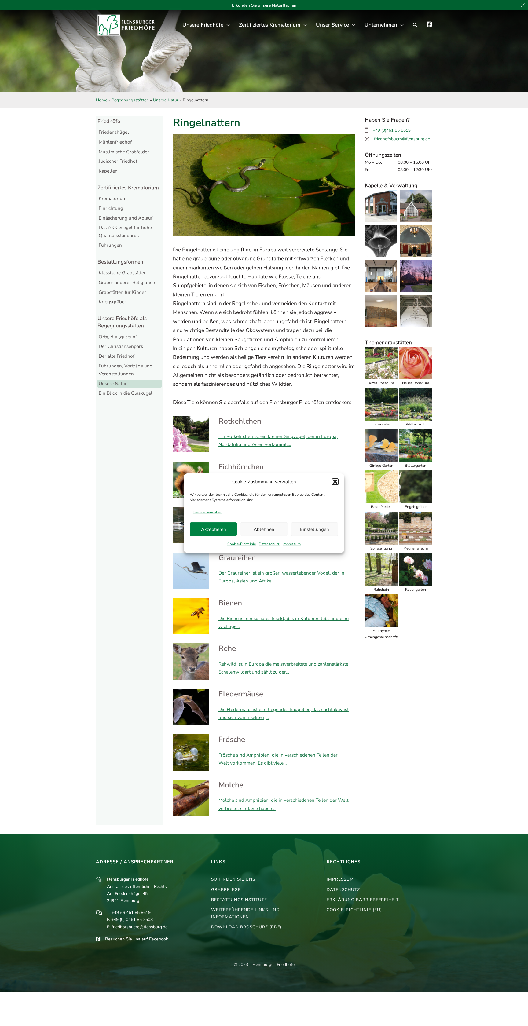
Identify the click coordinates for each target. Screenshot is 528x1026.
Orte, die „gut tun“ (118, 337)
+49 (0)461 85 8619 (392, 130)
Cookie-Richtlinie (241, 544)
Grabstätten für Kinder (122, 292)
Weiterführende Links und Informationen (245, 913)
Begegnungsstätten (130, 100)
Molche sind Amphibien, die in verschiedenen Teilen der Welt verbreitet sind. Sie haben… (283, 804)
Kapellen (108, 171)
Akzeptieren (213, 529)
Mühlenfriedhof (115, 142)
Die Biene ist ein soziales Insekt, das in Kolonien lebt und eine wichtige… (283, 622)
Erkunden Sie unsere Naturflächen (264, 5)
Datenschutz (269, 544)
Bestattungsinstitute (239, 900)
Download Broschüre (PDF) (246, 927)
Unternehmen (381, 24)
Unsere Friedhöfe (202, 24)
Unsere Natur (165, 100)
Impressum (292, 544)
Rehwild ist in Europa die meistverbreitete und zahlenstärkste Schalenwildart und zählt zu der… (283, 668)
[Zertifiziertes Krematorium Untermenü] (305, 24)
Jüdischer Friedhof (118, 161)
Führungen (110, 245)
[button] (335, 482)
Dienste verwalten (207, 512)
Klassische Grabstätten (123, 272)
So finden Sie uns (233, 879)
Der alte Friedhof (116, 356)
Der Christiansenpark (121, 346)
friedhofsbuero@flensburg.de (402, 139)
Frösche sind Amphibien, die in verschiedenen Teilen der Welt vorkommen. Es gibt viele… (278, 759)
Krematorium (113, 198)
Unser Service (332, 24)
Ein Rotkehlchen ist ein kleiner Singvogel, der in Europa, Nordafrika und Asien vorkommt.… (278, 440)
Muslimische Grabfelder (124, 151)
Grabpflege (226, 890)
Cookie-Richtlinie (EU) (354, 910)
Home (101, 100)
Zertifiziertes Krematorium (269, 24)
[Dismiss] (523, 5)
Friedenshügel (114, 132)
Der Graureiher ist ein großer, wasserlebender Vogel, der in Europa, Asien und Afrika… (281, 577)
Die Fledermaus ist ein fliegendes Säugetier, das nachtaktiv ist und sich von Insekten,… (283, 713)
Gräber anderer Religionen (127, 282)
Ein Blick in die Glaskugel (125, 393)
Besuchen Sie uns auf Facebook (136, 939)
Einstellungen (314, 529)
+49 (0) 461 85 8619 (131, 912)
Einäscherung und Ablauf (125, 218)
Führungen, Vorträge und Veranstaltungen (125, 370)
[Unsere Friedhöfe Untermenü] (228, 24)
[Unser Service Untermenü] (353, 24)
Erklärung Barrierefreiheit (363, 900)
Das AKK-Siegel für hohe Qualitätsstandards (125, 231)
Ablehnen (264, 529)
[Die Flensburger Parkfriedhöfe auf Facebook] (429, 24)
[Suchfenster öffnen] (415, 25)
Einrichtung (111, 208)
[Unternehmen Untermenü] (402, 24)
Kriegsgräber (112, 301)
